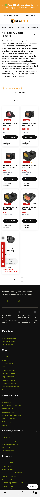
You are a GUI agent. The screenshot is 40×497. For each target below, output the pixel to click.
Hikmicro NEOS (7, 463)
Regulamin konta (8, 377)
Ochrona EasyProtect (10, 444)
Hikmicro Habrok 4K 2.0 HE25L (13, 473)
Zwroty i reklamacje (9, 441)
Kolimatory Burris (32, 27)
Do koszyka (10, 137)
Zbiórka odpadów (9, 451)
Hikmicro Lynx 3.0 (8, 469)
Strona (15, 100)
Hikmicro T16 (6, 466)
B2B (3, 367)
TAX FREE (5, 425)
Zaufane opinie (8, 363)
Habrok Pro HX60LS (9, 476)
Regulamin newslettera (10, 387)
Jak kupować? (7, 402)
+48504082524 (31, 15)
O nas (4, 360)
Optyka (11, 27)
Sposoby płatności (9, 412)
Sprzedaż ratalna (8, 419)
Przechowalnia (7, 345)
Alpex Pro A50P (7, 479)
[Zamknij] (3, 237)
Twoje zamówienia (9, 338)
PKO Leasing (6, 422)
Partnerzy (5, 390)
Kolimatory (20, 27)
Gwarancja (6, 447)
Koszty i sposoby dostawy (11, 405)
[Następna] (38, 6)
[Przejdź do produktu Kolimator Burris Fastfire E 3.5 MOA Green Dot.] (29, 114)
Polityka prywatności (9, 383)
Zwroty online (7, 437)
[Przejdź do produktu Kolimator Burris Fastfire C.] (10, 114)
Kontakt (5, 357)
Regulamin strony (8, 380)
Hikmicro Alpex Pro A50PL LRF (12, 483)
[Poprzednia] (2, 6)
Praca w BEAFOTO (8, 370)
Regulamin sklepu (8, 373)
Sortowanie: (20, 92)
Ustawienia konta (8, 341)
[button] (20, 332)
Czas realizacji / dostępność (12, 415)
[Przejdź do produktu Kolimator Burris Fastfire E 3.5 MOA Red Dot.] (10, 156)
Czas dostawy (7, 409)
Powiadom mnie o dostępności (10, 261)
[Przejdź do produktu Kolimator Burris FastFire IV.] (29, 198)
